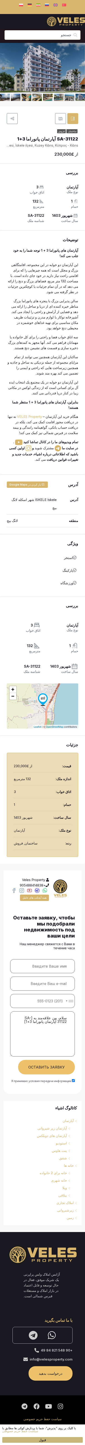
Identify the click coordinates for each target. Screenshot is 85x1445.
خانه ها (69, 1165)
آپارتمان (68, 1121)
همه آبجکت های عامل (34, 897)
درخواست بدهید (50, 1373)
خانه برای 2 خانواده (53, 1173)
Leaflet (37, 726)
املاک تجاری (65, 1203)
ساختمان (72, 131)
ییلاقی (62, 1195)
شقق (63, 1158)
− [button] (12, 696)
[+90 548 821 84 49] (36, 1350)
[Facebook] (36, 1406)
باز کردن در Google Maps (25, 484)
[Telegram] (33, 1335)
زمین (70, 1218)
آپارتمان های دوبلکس (52, 1136)
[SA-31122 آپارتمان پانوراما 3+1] (43, 699)
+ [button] (12, 689)
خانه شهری (59, 1180)
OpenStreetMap (54, 726)
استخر (68, 558)
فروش (61, 131)
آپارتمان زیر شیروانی (52, 1128)
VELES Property (29, 416)
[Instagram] (60, 1406)
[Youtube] (48, 1406)
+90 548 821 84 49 (57, 1350)
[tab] (72, 118)
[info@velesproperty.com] (25, 1359)
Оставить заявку (46, 1067)
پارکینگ (68, 570)
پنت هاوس (59, 1150)
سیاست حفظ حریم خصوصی (42, 1419)
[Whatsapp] (52, 1335)
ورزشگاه (67, 583)
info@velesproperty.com (51, 1359)
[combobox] (69, 1001)
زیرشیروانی (65, 1210)
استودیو (61, 1143)
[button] (6, 1430)
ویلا (64, 1188)
